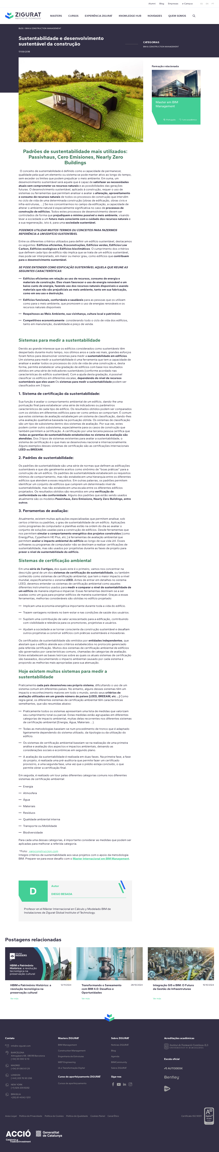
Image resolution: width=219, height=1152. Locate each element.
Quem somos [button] (177, 15)
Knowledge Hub (130, 15)
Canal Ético (113, 1116)
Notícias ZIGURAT (120, 1045)
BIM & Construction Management (43, 28)
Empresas (173, 3)
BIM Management (67, 1045)
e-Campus (187, 3)
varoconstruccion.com (43, 851)
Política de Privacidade (30, 1116)
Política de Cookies (54, 1116)
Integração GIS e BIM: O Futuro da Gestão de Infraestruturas (173, 987)
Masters (56, 15)
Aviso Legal (11, 1116)
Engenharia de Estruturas (71, 1056)
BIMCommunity (119, 1062)
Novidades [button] (155, 15)
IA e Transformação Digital (71, 1068)
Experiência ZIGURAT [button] (98, 15)
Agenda (115, 1056)
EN (207, 4)
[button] (194, 15)
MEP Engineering (67, 1062)
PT (213, 4)
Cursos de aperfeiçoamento (72, 1083)
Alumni (152, 3)
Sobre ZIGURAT (119, 1068)
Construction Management (71, 1050)
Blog (161, 3)
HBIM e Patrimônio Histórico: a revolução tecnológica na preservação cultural (30, 988)
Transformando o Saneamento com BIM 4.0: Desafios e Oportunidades (102, 988)
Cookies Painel (97, 1116)
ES (201, 4)
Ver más (14, 998)
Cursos (73, 15)
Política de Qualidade (77, 1116)
